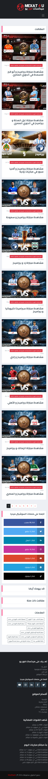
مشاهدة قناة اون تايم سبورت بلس (35, 762)
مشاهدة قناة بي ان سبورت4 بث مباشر (34, 757)
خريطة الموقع (42, 674)
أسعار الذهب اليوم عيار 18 (35, 623)
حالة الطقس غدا (38, 641)
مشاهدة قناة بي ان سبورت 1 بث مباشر (33, 749)
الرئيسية (44, 699)
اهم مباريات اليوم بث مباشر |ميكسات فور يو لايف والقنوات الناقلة (26, 65)
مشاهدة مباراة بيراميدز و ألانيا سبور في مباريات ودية (26, 170)
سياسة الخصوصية (40, 669)
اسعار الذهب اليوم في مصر (16, 619)
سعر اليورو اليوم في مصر (35, 628)
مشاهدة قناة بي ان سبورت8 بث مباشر (34, 759)
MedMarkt (12, 775)
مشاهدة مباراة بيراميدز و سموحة (24, 217)
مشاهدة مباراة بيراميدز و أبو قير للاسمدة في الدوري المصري (25, 73)
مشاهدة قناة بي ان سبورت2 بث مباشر (34, 752)
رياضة (45, 704)
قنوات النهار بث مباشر (40, 732)
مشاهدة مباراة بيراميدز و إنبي (26, 357)
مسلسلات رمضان (41, 706)
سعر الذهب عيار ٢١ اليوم (35, 619)
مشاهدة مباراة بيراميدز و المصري (24, 493)
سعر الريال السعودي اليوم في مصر (32, 636)
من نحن (44, 671)
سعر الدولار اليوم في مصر (16, 623)
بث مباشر (44, 709)
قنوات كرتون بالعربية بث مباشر (37, 737)
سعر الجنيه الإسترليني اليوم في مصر (32, 632)
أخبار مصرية (43, 702)
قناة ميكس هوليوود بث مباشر (37, 734)
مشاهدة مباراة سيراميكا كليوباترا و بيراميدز (24, 310)
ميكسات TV (43, 712)
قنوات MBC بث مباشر (40, 724)
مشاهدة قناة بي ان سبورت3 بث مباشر (34, 754)
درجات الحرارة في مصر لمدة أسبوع (19, 641)
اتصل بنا (44, 666)
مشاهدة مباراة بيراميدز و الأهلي (25, 402)
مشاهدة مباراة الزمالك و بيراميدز (25, 448)
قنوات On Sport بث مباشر (38, 729)
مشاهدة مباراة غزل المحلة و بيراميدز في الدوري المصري (27, 122)
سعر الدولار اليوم (13, 636)
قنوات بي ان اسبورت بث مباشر (37, 727)
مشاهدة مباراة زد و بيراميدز (28, 262)
